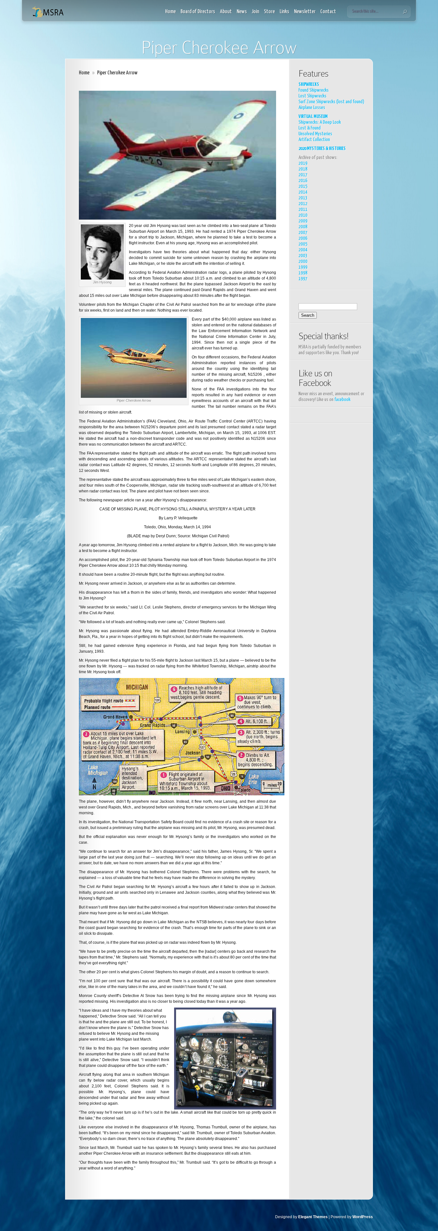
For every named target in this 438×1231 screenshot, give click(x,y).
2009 (303, 221)
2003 (303, 255)
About (226, 11)
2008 (303, 226)
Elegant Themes (313, 1217)
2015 (303, 186)
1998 (303, 273)
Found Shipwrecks (314, 90)
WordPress (362, 1217)
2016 (303, 180)
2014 (303, 192)
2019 (303, 163)
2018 (303, 169)
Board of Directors (198, 11)
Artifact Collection (314, 139)
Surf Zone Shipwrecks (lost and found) (331, 101)
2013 (303, 198)
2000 (303, 261)
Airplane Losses (312, 107)
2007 (303, 232)
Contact (328, 11)
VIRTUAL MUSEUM (313, 116)
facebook (342, 399)
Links (284, 11)
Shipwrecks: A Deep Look (320, 122)
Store (269, 11)
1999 (303, 267)
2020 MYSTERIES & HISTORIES (322, 148)
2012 (303, 203)
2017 (303, 174)
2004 (303, 249)
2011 (303, 209)
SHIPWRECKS (309, 84)
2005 (303, 244)
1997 (303, 278)
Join (255, 11)
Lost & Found (310, 128)
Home (170, 11)
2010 (303, 215)
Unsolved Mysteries (315, 133)
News (242, 11)
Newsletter (305, 11)
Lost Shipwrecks (312, 96)
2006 (303, 238)
